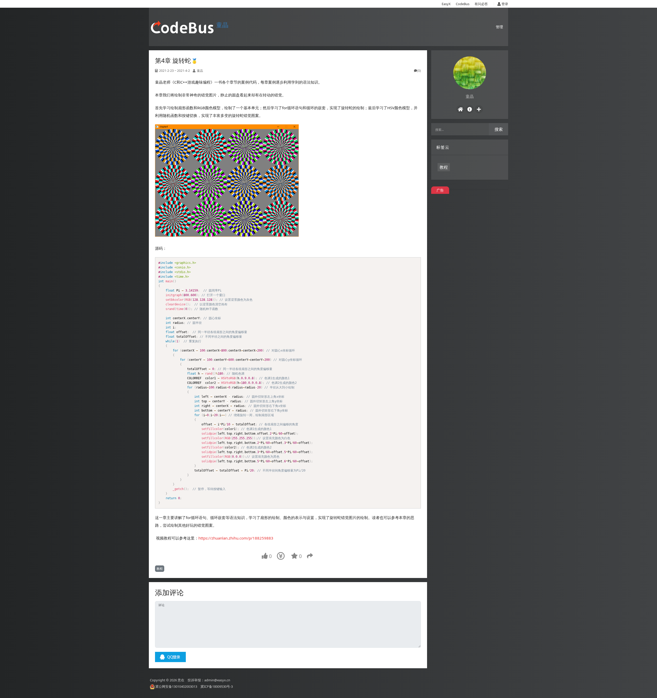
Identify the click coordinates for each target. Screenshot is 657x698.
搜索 (499, 129)
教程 (160, 568)
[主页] (460, 109)
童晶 (222, 25)
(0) (419, 70)
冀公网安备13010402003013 (176, 686)
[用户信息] (470, 109)
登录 (504, 4)
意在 (181, 679)
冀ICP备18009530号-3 (216, 686)
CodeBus (462, 4)
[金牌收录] (194, 60)
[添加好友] (479, 109)
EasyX (446, 4)
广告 (440, 190)
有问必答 (481, 4)
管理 (499, 26)
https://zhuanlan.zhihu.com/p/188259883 (235, 538)
